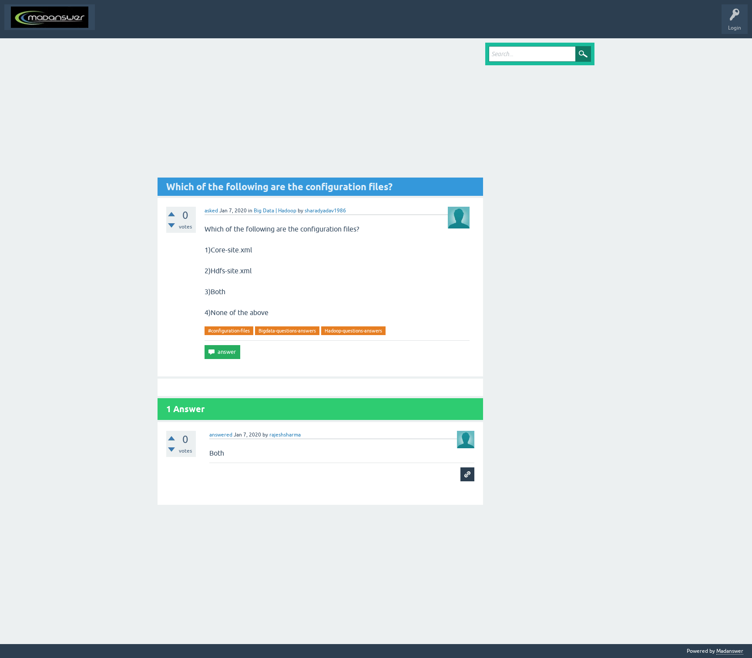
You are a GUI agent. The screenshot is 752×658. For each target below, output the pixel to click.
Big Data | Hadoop (275, 211)
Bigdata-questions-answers (287, 330)
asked (211, 211)
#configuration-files (229, 330)
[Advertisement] (320, 110)
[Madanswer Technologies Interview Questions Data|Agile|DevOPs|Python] (49, 17)
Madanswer (729, 651)
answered (220, 435)
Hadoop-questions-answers (353, 330)
